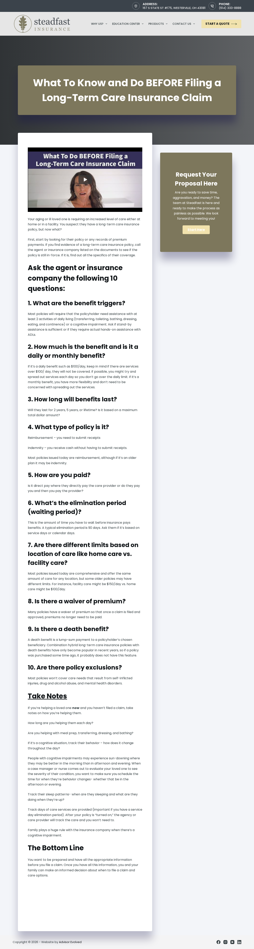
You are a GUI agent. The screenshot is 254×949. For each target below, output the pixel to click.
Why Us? (97, 24)
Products (156, 24)
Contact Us (181, 24)
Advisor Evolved (70, 942)
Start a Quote (217, 24)
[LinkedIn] (239, 942)
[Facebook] (218, 942)
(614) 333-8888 (230, 8)
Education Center (126, 24)
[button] (196, 229)
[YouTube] (232, 942)
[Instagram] (225, 942)
